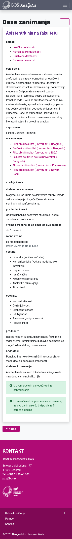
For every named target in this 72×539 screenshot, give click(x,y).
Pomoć (9, 518)
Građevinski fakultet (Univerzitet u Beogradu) (39, 148)
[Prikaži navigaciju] (65, 5)
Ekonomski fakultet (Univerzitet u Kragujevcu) (39, 165)
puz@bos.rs (10, 478)
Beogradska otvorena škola (28, 534)
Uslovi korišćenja (15, 513)
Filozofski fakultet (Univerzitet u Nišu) (35, 152)
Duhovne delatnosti (24, 60)
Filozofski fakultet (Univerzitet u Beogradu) (38, 144)
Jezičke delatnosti (23, 47)
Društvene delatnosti (25, 56)
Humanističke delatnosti (27, 51)
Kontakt (9, 524)
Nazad (12, 428)
